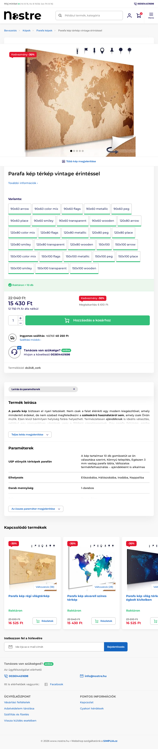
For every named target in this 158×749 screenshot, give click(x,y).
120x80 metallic (75, 232)
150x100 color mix (23, 256)
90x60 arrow (19, 209)
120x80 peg (100, 232)
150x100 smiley (21, 268)
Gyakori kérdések (92, 708)
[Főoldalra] (22, 15)
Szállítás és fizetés (16, 714)
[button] (151, 15)
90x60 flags (72, 209)
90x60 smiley (43, 221)
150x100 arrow (125, 244)
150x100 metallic (77, 256)
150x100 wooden (84, 268)
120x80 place (123, 232)
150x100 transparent (52, 268)
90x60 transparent (72, 221)
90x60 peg (121, 209)
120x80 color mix (22, 232)
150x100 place (128, 256)
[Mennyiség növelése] (20, 318)
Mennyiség (13, 320)
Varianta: (15, 199)
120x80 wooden (81, 244)
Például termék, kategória (82, 15)
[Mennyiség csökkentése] (20, 322)
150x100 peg (104, 256)
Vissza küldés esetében (20, 720)
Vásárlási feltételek (17, 702)
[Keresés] (60, 15)
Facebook (56, 684)
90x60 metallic (97, 209)
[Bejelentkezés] (129, 15)
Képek (26, 30)
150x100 (104, 244)
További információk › (23, 183)
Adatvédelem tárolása (19, 708)
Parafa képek (44, 30)
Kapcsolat (86, 702)
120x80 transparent (50, 244)
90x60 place (19, 221)
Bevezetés (10, 30)
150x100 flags (51, 256)
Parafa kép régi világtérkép (29, 596)
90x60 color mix (46, 209)
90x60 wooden (103, 221)
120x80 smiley (20, 244)
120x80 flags (49, 232)
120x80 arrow (129, 221)
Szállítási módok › (30, 339)
